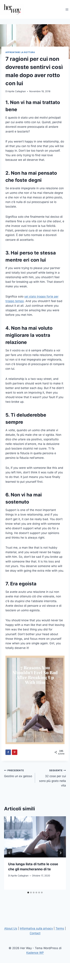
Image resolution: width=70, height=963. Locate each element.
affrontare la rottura (20, 52)
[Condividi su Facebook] (8, 752)
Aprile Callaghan (17, 91)
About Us (10, 928)
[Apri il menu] (67, 9)
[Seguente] (60, 853)
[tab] (28, 892)
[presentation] (35, 836)
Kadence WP (35, 952)
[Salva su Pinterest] (14, 752)
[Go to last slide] (9, 853)
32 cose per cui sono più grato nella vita (52, 778)
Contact (35, 933)
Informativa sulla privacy (36, 928)
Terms (60, 928)
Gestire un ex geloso (18, 773)
